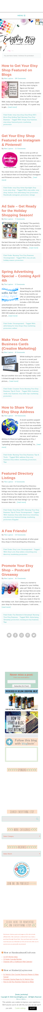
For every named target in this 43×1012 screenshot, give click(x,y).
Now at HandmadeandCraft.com (20, 952)
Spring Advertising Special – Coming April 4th (21, 276)
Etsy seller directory (22, 515)
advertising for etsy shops (13, 326)
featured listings (20, 517)
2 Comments (20, 284)
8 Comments (20, 352)
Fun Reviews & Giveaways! (22, 615)
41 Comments (20, 578)
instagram (16, 195)
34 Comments (20, 416)
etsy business (32, 120)
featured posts (16, 122)
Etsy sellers (14, 460)
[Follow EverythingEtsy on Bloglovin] (21, 745)
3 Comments (20, 219)
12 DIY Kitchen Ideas (10, 957)
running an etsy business (29, 620)
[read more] (12, 107)
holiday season (9, 260)
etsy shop (20, 115)
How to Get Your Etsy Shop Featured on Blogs (20, 70)
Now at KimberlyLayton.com (18, 970)
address (22, 457)
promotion (7, 124)
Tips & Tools (15, 391)
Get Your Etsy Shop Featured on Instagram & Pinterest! (21, 140)
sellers (14, 328)
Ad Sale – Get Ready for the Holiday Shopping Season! (19, 210)
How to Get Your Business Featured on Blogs (18, 982)
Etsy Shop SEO (30, 115)
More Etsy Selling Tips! (12, 117)
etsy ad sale (31, 258)
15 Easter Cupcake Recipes (12, 959)
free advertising (20, 193)
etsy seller (31, 190)
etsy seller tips (24, 394)
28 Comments (20, 78)
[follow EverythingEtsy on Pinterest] (21, 885)
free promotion (32, 193)
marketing (27, 122)
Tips (5, 462)
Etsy (25, 326)
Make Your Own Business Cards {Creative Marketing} (19, 344)
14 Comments (20, 535)
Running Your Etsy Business (23, 255)
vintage (32, 195)
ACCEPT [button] (32, 1008)
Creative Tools (18, 389)
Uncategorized (8, 258)
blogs (24, 120)
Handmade (7, 195)
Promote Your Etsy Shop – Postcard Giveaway (17, 570)
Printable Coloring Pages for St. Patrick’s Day (18, 979)
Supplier (15, 520)
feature (10, 193)
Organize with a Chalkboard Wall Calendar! (17, 962)
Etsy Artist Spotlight (24, 188)
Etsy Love (16, 549)
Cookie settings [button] (20, 1008)
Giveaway (6, 620)
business (11, 515)
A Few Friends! (14, 531)
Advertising (34, 617)
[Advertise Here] (19, 927)
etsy (14, 115)
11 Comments (20, 149)
